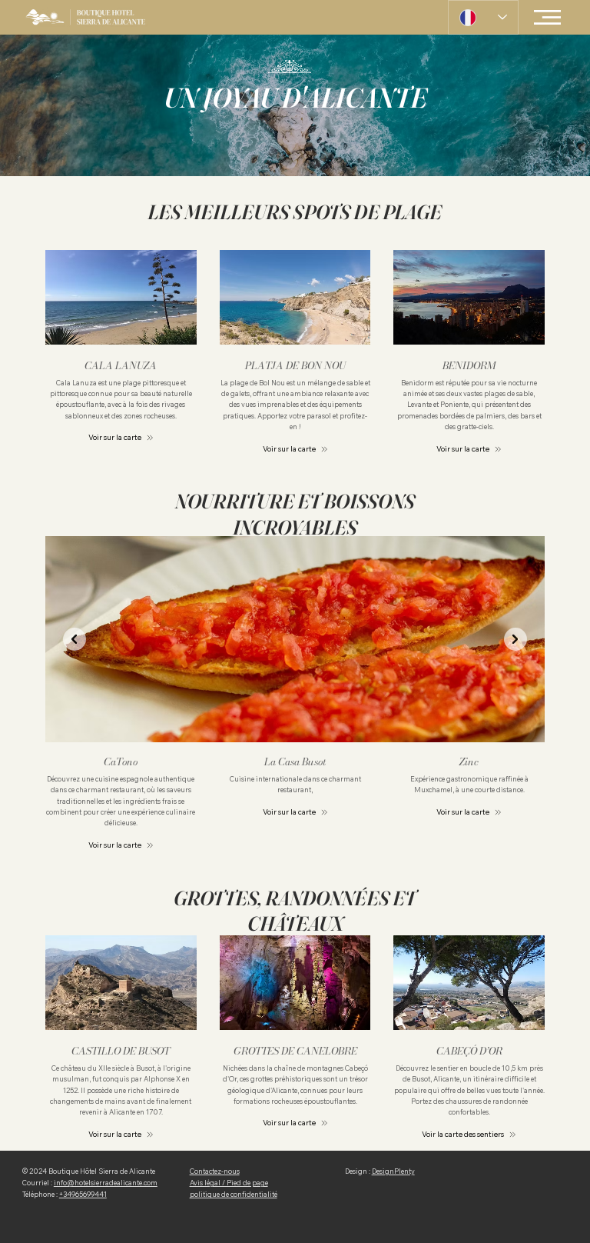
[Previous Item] (74, 639)
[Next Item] (515, 639)
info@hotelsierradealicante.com (105, 1182)
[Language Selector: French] (483, 17)
